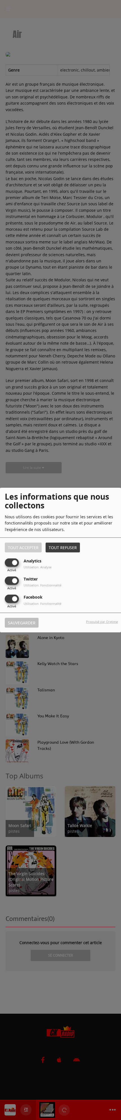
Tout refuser (63, 547)
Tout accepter (23, 547)
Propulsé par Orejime (102, 622)
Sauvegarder (21, 622)
